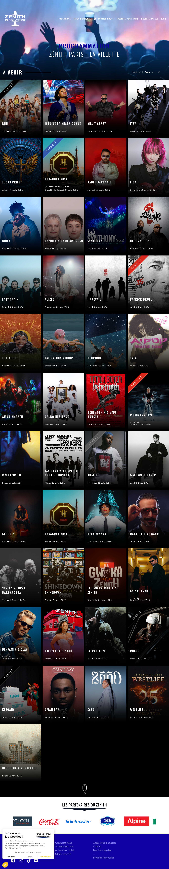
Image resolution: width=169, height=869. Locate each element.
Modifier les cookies (103, 857)
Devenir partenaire (128, 18)
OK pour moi (45, 857)
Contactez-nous (63, 842)
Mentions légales (102, 850)
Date (135, 72)
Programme (65, 18)
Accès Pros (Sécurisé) (104, 842)
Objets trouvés (63, 853)
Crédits (97, 846)
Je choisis (28, 857)
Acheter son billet (64, 850)
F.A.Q (163, 18)
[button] (5, 865)
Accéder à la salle (64, 846)
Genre (147, 72)
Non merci (11, 857)
